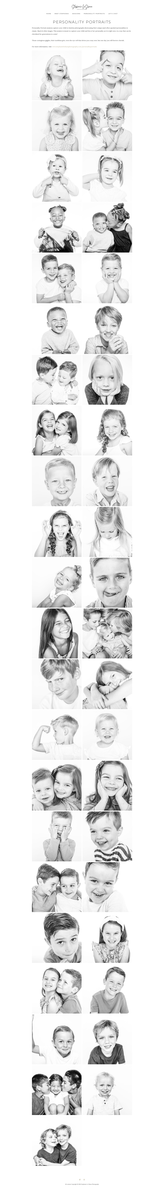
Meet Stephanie (62, 13)
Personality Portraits (94, 13)
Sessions (76, 13)
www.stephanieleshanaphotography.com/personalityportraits (74, 47)
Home (48, 13)
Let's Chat (113, 13)
